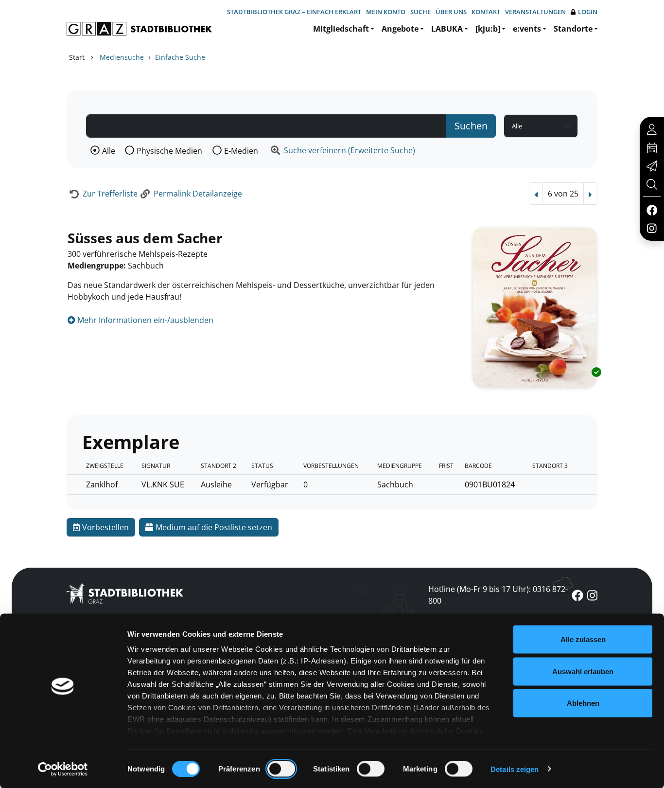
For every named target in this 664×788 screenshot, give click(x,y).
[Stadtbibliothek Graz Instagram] (652, 227)
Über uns (451, 11)
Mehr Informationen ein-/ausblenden (144, 320)
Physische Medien (169, 150)
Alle (108, 150)
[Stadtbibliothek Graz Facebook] (651, 209)
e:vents (527, 28)
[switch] (281, 768)
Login (587, 11)
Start (77, 57)
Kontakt (486, 11)
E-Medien (241, 150)
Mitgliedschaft (341, 28)
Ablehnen (583, 703)
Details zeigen (514, 769)
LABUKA (447, 28)
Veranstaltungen (535, 11)
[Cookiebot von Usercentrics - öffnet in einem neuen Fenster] (62, 769)
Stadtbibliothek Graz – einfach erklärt (294, 11)
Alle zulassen (583, 639)
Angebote (400, 28)
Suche (420, 11)
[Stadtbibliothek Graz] (139, 28)
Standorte (573, 28)
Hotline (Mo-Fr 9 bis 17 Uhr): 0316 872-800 (498, 595)
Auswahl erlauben (582, 671)
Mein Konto (385, 11)
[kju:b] (487, 28)
